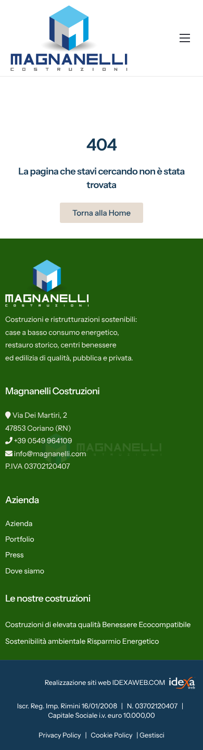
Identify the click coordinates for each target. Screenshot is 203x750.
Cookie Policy (111, 735)
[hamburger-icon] (185, 38)
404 (101, 144)
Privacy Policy (60, 735)
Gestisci (151, 735)
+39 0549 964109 (43, 440)
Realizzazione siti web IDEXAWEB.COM (106, 683)
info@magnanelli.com (50, 453)
